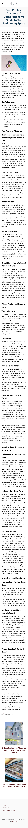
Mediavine (15, 821)
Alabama (3, 717)
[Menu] (2, 3)
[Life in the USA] (14, 3)
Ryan (4, 713)
